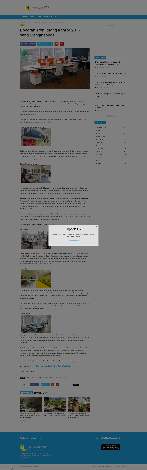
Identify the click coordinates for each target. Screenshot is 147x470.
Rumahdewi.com (73, 240)
